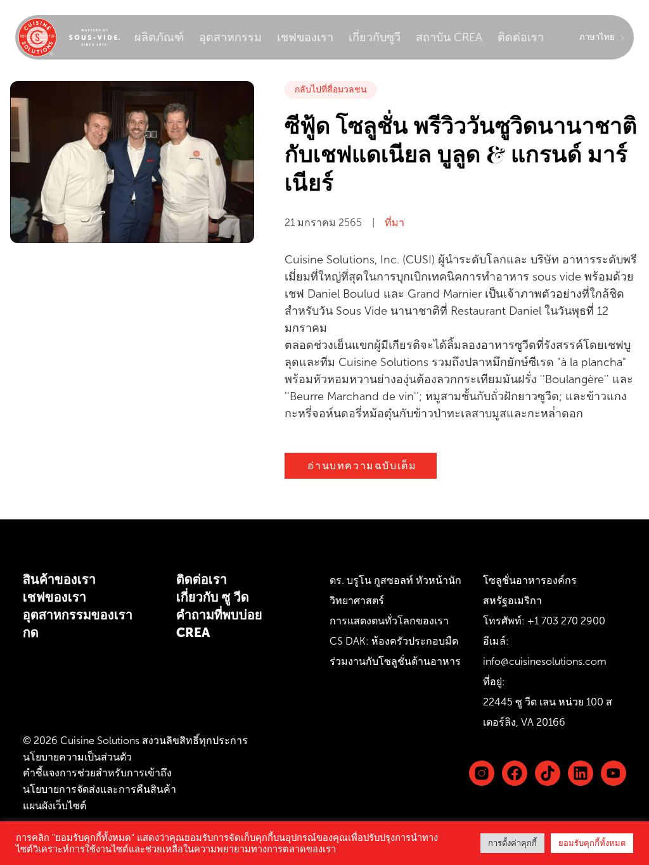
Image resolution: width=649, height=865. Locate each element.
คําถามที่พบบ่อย (219, 615)
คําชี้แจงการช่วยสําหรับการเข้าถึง (97, 772)
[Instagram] (481, 773)
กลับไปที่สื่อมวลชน (331, 89)
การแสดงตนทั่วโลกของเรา (389, 621)
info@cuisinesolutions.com (545, 661)
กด (31, 633)
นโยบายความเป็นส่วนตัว (77, 757)
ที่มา (394, 222)
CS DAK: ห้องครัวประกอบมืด (394, 641)
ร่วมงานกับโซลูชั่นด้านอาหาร (395, 661)
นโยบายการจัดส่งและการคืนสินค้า (99, 789)
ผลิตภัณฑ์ (159, 37)
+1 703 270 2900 (566, 621)
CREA (193, 633)
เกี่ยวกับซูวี (375, 37)
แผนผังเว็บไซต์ (54, 805)
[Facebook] (514, 773)
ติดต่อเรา (521, 37)
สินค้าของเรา (59, 579)
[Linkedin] (547, 773)
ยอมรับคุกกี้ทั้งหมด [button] (592, 843)
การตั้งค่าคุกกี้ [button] (512, 843)
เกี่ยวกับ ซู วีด (212, 597)
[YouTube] (613, 773)
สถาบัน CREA (449, 37)
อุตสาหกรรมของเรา (77, 615)
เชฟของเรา (305, 37)
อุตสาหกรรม (230, 37)
